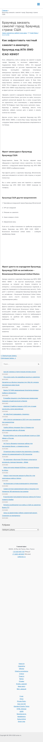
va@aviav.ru (22, 556)
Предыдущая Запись (9, 355)
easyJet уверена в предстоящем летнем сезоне (20, 371)
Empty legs (21, 721)
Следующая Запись (8, 358)
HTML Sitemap (21, 709)
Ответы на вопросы (21, 671)
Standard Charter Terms (21, 706)
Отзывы (21, 681)
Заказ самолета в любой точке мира (14, 33)
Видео (21, 679)
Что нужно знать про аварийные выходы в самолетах (22, 377)
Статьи (21, 673)
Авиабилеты (21, 716)
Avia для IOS (21, 704)
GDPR (21, 711)
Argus (21, 699)
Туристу (21, 676)
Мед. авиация (21, 689)
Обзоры (21, 668)
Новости (21, 663)
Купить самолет (21, 684)
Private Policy (21, 701)
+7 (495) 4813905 (18, 554)
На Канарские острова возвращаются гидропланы (21, 483)
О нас (21, 696)
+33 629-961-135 (18, 551)
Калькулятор (21, 719)
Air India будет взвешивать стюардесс (16, 414)
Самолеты (21, 666)
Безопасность (21, 714)
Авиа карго (21, 686)
